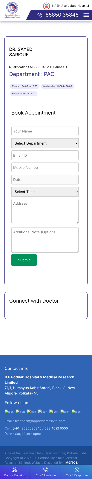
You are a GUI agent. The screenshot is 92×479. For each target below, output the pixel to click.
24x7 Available (46, 475)
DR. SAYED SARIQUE (20, 52)
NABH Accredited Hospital (70, 5)
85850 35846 (61, 15)
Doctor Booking (14, 475)
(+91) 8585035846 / (28, 428)
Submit (24, 260)
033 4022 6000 (56, 428)
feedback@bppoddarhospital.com (40, 421)
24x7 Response (77, 475)
